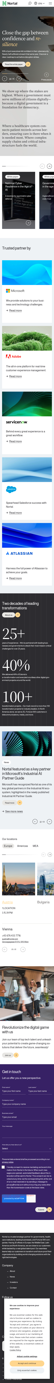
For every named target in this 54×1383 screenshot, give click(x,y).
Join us (8, 1055)
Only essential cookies (27, 1370)
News (12, 1277)
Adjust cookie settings (27, 1356)
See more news (14, 811)
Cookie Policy (15, 1350)
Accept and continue (27, 1363)
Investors (13, 1282)
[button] (30, 3)
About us (8, 615)
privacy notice (7, 1162)
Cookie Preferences (13, 1379)
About (12, 1271)
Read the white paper (14, 64)
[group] (18, 889)
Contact (13, 1288)
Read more (15, 310)
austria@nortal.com (10, 939)
